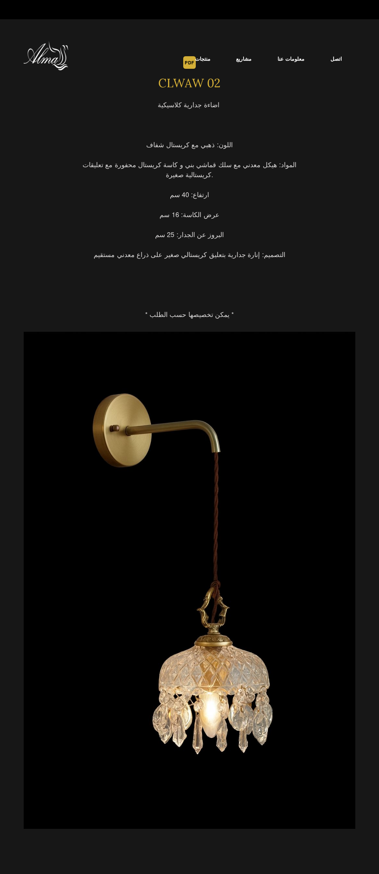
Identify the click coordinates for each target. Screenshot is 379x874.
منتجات (203, 58)
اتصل (336, 58)
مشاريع (244, 58)
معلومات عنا (291, 58)
